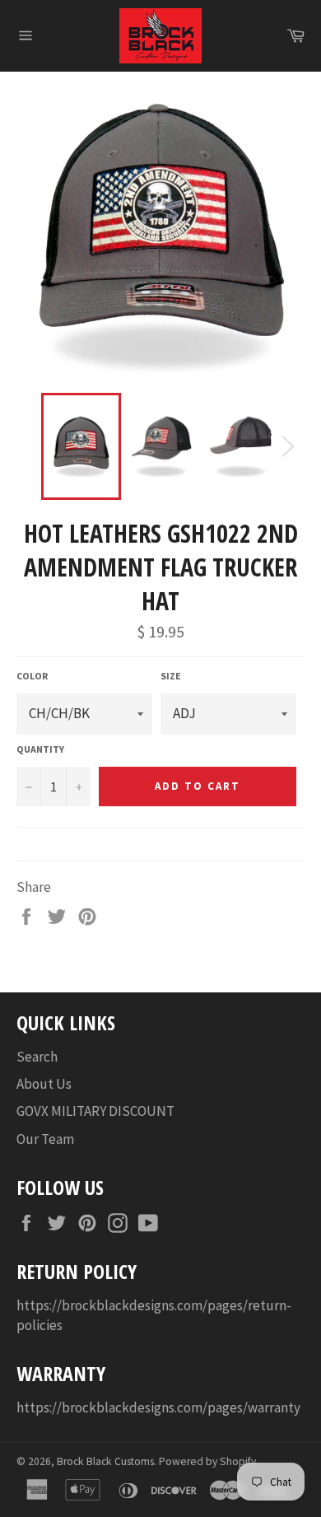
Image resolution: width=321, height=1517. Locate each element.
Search (37, 1057)
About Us (44, 1084)
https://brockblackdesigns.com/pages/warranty (158, 1407)
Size (170, 676)
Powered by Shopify (207, 1461)
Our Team (45, 1139)
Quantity (40, 749)
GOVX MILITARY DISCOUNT (95, 1111)
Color (32, 676)
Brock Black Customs (105, 1461)
